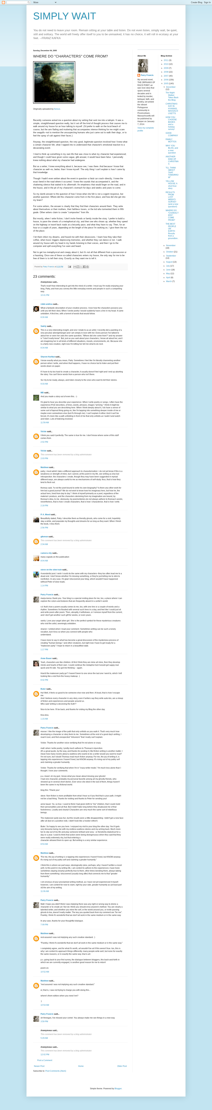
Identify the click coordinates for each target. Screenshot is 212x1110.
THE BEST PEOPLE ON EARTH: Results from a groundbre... (172, 232)
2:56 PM (44, 528)
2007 (166, 76)
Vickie (43, 431)
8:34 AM (44, 348)
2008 (166, 72)
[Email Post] (69, 267)
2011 (166, 60)
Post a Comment (44, 1060)
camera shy (46, 553)
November (171, 245)
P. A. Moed (45, 514)
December (171, 87)
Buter (43, 689)
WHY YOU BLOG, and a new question (172, 149)
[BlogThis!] (78, 266)
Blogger (118, 1088)
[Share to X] (81, 266)
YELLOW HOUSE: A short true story (171, 185)
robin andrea (47, 304)
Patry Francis (47, 594)
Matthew (45, 467)
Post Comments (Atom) (55, 1071)
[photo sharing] (54, 102)
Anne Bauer (46, 658)
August (169, 262)
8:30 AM (44, 317)
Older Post (122, 1066)
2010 (166, 64)
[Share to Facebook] (84, 266)
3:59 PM (44, 1021)
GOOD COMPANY (172, 134)
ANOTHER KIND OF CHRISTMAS (172, 160)
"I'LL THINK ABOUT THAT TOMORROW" (172, 173)
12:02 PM (45, 1054)
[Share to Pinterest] (87, 266)
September (171, 256)
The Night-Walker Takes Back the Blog (172, 96)
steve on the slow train (51, 570)
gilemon (44, 536)
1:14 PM (44, 585)
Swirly (43, 326)
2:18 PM (44, 505)
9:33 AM (44, 384)
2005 (166, 83)
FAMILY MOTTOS (171, 140)
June (168, 270)
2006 (166, 80)
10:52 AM (45, 972)
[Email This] (75, 266)
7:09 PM (44, 924)
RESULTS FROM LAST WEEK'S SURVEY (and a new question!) (172, 199)
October (170, 252)
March (169, 281)
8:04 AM (44, 561)
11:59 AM (45, 422)
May (168, 273)
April (168, 277)
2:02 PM (44, 442)
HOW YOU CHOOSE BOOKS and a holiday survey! (171, 123)
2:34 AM (44, 544)
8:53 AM (44, 844)
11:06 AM (45, 891)
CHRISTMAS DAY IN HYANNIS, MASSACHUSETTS (172, 109)
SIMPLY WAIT (64, 16)
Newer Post (39, 1066)
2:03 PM (44, 458)
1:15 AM (44, 719)
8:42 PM (44, 680)
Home (81, 1066)
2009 (166, 68)
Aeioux (57, 109)
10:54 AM (45, 1005)
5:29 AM (44, 1038)
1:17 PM (44, 649)
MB (42, 392)
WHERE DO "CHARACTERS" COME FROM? (172, 215)
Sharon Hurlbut (48, 357)
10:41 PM (45, 295)
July (168, 266)
